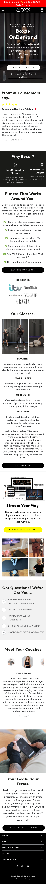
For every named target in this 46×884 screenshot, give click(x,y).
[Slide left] (36, 98)
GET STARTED (23, 465)
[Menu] (3, 10)
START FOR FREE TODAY (23, 530)
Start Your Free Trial (24, 822)
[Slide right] (41, 98)
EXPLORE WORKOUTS (23, 270)
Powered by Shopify (23, 873)
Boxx (19, 870)
